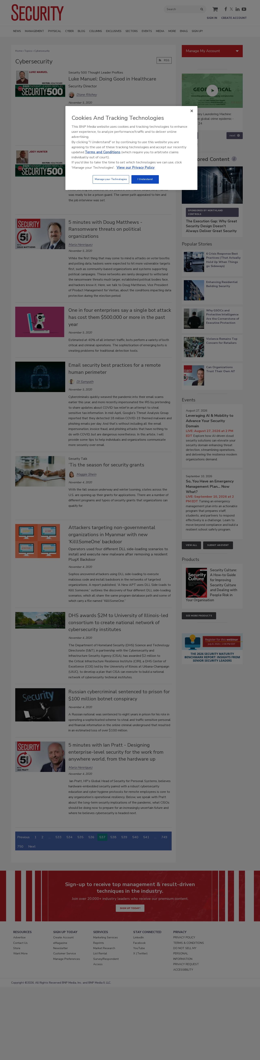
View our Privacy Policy (136, 167)
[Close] (191, 110)
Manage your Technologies (111, 179)
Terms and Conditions (102, 152)
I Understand (145, 179)
